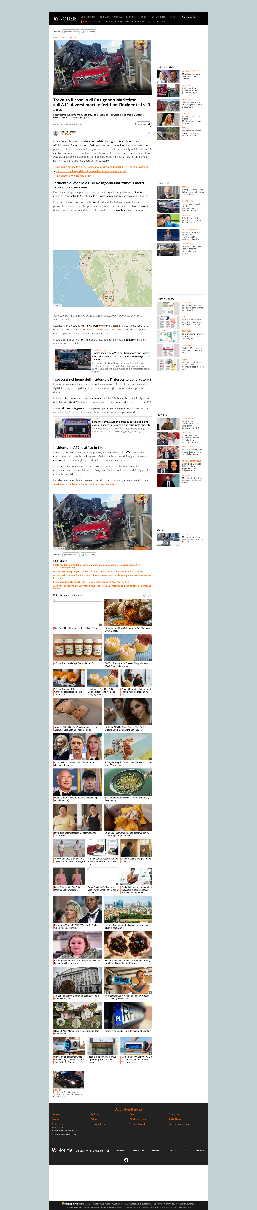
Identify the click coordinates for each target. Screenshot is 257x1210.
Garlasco (110, 21)
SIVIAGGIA (161, 1204)
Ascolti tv (137, 21)
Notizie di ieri (58, 1127)
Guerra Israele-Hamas (180, 1124)
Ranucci (161, 21)
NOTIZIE (68, 18)
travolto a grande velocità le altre (102, 329)
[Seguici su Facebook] (126, 1161)
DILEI (154, 1204)
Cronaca (56, 1114)
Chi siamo (69, 1207)
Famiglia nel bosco (123, 21)
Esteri (132, 1114)
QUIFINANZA (170, 1204)
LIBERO (81, 1204)
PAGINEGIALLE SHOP (112, 1204)
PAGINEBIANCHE (135, 1204)
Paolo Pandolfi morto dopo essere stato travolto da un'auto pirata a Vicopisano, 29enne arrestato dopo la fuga (98, 566)
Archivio (172, 1151)
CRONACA (104, 17)
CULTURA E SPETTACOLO (191, 71)
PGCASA (124, 1204)
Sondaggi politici (149, 21)
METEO (185, 534)
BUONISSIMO (181, 1204)
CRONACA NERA (188, 447)
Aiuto (119, 1207)
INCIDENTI (72, 37)
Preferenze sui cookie (108, 1207)
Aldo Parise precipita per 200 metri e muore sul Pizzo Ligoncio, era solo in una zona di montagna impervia (102, 587)
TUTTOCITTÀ (147, 1204)
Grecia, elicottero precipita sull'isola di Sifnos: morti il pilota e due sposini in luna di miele (98, 571)
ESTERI (144, 17)
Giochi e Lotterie (138, 1119)
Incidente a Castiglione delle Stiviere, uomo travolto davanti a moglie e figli (91, 581)
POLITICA (118, 17)
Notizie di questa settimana (64, 1130)
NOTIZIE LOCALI (188, 201)
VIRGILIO (88, 1204)
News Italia (199, 1151)
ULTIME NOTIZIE (88, 17)
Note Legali (78, 1207)
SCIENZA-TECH (158, 17)
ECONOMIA (131, 17)
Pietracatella (100, 21)
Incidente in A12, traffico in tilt (73, 175)
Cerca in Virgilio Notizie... (90, 1150)
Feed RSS (120, 1151)
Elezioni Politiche (138, 1124)
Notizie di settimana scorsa (64, 1134)
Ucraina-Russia (98, 1124)
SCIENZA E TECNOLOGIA (191, 418)
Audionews (187, 17)
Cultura (55, 1119)
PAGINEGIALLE (98, 1204)
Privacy (86, 1207)
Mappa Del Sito (138, 1151)
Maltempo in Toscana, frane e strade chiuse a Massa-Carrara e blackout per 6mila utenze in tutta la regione (102, 577)
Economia (174, 1114)
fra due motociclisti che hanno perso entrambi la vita (83, 484)
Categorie (156, 1151)
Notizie (65, 1150)
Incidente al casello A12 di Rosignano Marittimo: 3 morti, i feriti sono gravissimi (102, 166)
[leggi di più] (149, 132)
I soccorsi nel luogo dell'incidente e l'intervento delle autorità (91, 171)
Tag (185, 1151)
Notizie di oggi (59, 1124)
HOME (55, 37)
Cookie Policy (94, 1207)
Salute (94, 1119)
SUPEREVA (191, 1204)
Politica (94, 1114)
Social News (175, 1119)
